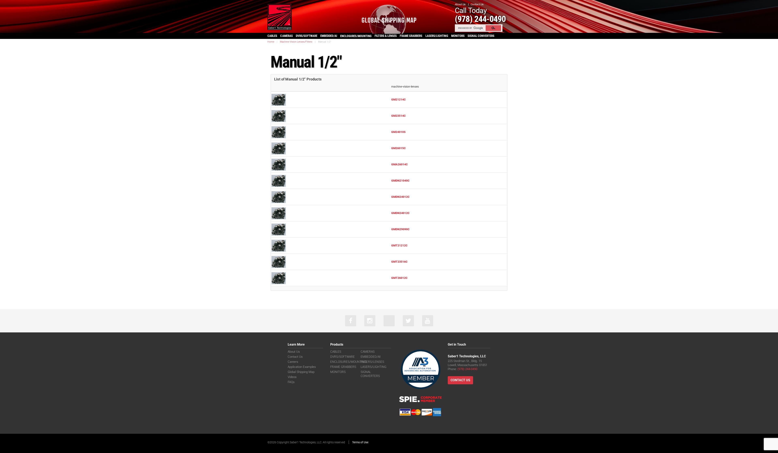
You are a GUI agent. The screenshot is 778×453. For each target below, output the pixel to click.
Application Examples (302, 367)
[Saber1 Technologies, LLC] (279, 16)
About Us (460, 4)
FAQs (291, 382)
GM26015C (398, 148)
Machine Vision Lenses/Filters (296, 41)
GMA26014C (399, 164)
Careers (293, 362)
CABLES (272, 36)
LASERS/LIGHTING (436, 36)
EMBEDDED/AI (328, 36)
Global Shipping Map (301, 372)
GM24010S (398, 132)
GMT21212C (399, 245)
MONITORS (458, 36)
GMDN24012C (400, 196)
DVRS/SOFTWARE (306, 36)
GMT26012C (399, 278)
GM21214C (398, 99)
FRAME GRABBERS (411, 36)
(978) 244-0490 (480, 19)
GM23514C (398, 115)
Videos (292, 377)
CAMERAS (286, 36)
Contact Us (477, 4)
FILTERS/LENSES (372, 362)
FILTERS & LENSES (386, 36)
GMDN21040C (400, 180)
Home (270, 41)
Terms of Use (360, 442)
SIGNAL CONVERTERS (481, 36)
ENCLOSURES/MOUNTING (348, 362)
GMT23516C (399, 261)
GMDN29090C (400, 229)
